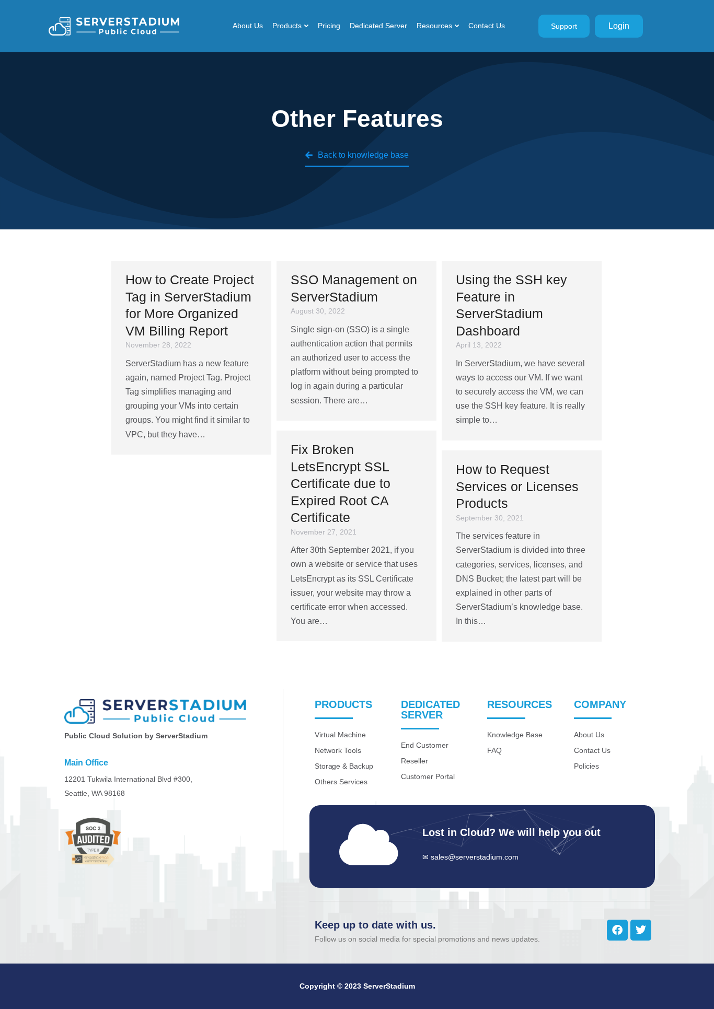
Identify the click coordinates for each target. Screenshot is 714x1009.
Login (618, 25)
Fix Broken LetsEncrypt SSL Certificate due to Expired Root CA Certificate (340, 483)
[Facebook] (617, 930)
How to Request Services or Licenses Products (517, 486)
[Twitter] (640, 930)
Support (564, 26)
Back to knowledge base (363, 154)
